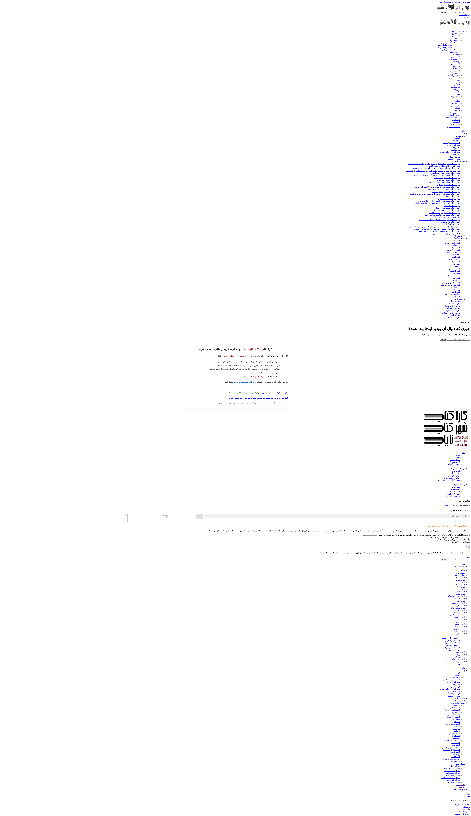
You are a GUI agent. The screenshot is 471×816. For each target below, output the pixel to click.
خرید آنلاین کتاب (453, 494)
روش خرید (455, 457)
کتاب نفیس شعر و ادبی (446, 47)
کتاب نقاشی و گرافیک (451, 647)
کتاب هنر (456, 73)
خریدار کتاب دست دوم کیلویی (448, 185)
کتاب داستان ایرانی (452, 245)
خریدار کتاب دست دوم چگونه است (446, 192)
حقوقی (457, 108)
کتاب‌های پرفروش (452, 117)
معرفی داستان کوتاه (452, 303)
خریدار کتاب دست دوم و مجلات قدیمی (444, 213)
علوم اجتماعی (454, 89)
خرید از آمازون (454, 159)
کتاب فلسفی (455, 287)
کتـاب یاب (456, 471)
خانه (463, 453)
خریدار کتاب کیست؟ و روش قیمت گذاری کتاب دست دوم (436, 175)
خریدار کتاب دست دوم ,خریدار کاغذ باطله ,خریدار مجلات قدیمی (434, 194)
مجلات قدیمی (454, 54)
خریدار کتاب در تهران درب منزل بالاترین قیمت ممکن (439, 231)
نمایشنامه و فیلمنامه (452, 275)
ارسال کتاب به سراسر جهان (448, 480)
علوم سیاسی (455, 87)
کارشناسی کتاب (453, 140)
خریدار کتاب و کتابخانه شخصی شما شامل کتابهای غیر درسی (436, 168)
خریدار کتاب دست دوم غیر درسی (446, 210)
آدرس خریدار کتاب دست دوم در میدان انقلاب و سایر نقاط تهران (434, 227)
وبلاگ (458, 455)
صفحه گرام (240, 356)
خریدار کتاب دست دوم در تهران (447, 208)
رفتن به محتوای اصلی (449, 2)
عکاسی (457, 85)
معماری (457, 80)
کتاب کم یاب (455, 96)
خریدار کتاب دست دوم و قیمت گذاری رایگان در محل (439, 201)
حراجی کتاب (455, 124)
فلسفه (457, 110)
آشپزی (457, 94)
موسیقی (456, 273)
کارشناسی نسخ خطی (451, 143)
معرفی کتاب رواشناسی (450, 313)
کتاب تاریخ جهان (453, 252)
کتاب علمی (455, 278)
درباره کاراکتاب (454, 476)
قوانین (457, 138)
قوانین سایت (455, 489)
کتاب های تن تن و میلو (451, 282)
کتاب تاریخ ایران (453, 250)
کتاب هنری (455, 262)
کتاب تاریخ (456, 33)
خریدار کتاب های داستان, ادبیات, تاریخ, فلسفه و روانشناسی (436, 229)
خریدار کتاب (455, 473)
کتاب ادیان (456, 68)
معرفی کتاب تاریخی (452, 310)
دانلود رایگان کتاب (453, 464)
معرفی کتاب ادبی (453, 315)
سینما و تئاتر (455, 66)
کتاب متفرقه (455, 52)
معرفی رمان (455, 301)
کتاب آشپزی (455, 271)
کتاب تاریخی (455, 248)
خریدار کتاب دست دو (451, 206)
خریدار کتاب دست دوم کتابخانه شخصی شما (442, 215)
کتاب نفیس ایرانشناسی (446, 45)
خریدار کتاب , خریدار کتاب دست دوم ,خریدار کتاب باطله (437, 203)
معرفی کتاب (455, 460)
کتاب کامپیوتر (454, 269)
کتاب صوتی (455, 280)
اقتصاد (457, 92)
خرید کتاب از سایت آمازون (449, 152)
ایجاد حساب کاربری (462, 804)
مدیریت (457, 82)
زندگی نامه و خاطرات (451, 294)
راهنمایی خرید (459, 484)
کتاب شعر (456, 122)
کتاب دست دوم (454, 59)
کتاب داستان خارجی (452, 243)
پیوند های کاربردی (458, 469)
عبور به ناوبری (464, 2)
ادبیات (457, 101)
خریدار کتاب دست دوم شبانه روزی (446, 180)
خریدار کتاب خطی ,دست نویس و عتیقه (444, 182)
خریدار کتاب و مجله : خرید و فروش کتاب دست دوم (439, 220)
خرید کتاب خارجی (453, 145)
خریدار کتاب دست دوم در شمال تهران (444, 173)
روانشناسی (455, 61)
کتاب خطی (455, 64)
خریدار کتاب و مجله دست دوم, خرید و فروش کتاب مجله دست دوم (433, 164)
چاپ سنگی (455, 106)
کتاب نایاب (456, 38)
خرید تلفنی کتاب (453, 491)
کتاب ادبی (456, 257)
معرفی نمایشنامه (453, 308)
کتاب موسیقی (454, 78)
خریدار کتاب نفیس (452, 196)
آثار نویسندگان (454, 462)
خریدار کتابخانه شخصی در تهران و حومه (444, 189)
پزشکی (457, 266)
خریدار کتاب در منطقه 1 (450, 222)
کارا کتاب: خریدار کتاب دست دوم (446, 234)
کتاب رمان (455, 36)
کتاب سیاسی (455, 296)
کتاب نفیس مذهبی (447, 43)
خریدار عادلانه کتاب (452, 224)
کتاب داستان (455, 241)
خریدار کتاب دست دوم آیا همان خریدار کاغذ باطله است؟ (437, 187)
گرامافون (456, 120)
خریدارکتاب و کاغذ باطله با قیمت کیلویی (444, 166)
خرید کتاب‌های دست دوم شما (244, 382)
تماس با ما (456, 487)
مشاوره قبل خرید (453, 496)
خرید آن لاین (455, 150)
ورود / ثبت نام (459, 789)
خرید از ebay (455, 157)
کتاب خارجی (455, 103)
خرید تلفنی (456, 147)
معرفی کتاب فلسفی (452, 306)
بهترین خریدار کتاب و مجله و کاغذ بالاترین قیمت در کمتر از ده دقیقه (433, 171)
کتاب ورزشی (455, 71)
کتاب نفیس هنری (448, 50)
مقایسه (462, 787)
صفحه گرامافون (453, 127)
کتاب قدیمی (455, 57)
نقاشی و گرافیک (453, 75)
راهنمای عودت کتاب (452, 478)
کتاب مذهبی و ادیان (452, 259)
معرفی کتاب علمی (452, 317)
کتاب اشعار (455, 292)
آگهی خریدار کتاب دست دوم (449, 199)
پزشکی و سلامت (453, 113)
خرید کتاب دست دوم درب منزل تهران (445, 217)
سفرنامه (456, 99)
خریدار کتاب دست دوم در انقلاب (447, 178)
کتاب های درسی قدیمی (450, 285)
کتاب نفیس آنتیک (453, 40)
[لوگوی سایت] (462, 10)
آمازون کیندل (454, 115)
